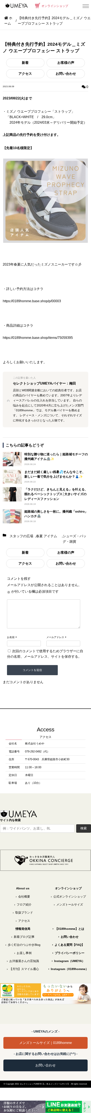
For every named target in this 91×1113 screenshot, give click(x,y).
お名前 (11, 637)
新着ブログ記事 (22, 936)
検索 (83, 828)
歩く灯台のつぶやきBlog (22, 944)
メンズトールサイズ (68, 904)
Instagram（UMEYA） (68, 961)
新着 (25, 62)
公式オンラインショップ (68, 896)
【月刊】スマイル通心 (23, 969)
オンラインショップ (54, 6)
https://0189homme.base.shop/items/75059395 (38, 337)
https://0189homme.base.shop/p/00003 (32, 301)
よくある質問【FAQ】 (68, 944)
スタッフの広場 (21, 536)
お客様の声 (65, 62)
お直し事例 (23, 953)
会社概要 (23, 896)
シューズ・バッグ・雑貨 (74, 538)
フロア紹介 (23, 904)
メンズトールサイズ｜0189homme (45, 1043)
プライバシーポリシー (68, 953)
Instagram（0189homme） (68, 969)
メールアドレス (55, 637)
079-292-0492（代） (37, 751)
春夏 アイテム (46, 536)
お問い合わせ (66, 73)
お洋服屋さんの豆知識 (23, 961)
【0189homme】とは (68, 928)
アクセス (25, 73)
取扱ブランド (23, 912)
